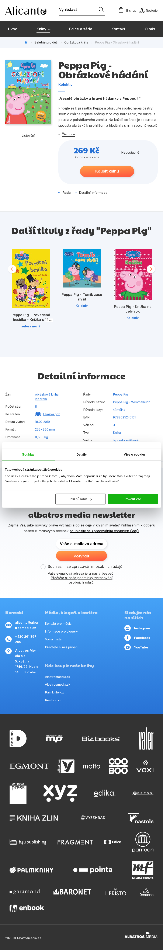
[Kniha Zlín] (33, 818)
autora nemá (30, 326)
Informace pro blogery (61, 631)
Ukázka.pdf (51, 414)
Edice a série (80, 29)
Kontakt (118, 29)
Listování (28, 135)
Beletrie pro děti (46, 42)
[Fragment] (75, 842)
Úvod (12, 29)
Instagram (142, 628)
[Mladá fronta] (143, 870)
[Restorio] (146, 891)
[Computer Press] (18, 793)
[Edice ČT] (112, 842)
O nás (150, 29)
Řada (67, 193)
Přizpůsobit (78, 499)
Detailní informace (93, 193)
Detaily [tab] (81, 454)
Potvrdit (81, 556)
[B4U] (28, 842)
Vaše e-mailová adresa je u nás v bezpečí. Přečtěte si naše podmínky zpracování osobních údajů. (81, 577)
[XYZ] (60, 793)
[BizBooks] (100, 738)
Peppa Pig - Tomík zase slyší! (82, 296)
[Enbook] (26, 908)
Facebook (142, 638)
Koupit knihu (107, 171)
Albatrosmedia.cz (57, 677)
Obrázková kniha (76, 42)
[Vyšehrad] (93, 818)
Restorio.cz (53, 700)
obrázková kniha (47, 394)
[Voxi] (145, 766)
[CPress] (143, 793)
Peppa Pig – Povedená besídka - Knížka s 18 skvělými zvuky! (30, 319)
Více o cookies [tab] (134, 454)
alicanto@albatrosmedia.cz (26, 625)
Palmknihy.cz (54, 692)
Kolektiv (65, 84)
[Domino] (18, 738)
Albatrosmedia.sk (57, 684)
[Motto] (91, 766)
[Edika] (105, 793)
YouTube (141, 647)
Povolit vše (133, 499)
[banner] (29, 10)
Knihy (42, 29)
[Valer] (146, 738)
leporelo (41, 399)
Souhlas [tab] (28, 454)
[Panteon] (143, 842)
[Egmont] (29, 766)
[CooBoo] (118, 766)
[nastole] (141, 818)
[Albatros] (66, 766)
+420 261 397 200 (25, 639)
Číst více (68, 134)
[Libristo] (115, 891)
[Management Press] (54, 738)
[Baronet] (72, 891)
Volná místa (53, 639)
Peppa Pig (120, 394)
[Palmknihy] (31, 870)
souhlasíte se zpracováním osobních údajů (104, 531)
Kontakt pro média (58, 624)
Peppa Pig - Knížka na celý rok (133, 309)
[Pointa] (93, 870)
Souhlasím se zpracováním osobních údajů (85, 566)
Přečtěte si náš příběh (61, 647)
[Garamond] (24, 891)
